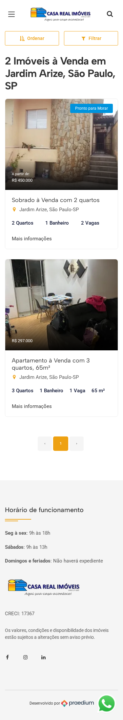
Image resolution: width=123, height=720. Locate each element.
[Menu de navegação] (13, 14)
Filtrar (95, 38)
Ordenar (35, 38)
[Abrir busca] (109, 14)
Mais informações (32, 239)
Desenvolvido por (45, 703)
